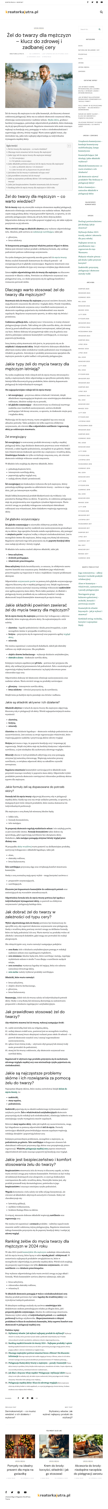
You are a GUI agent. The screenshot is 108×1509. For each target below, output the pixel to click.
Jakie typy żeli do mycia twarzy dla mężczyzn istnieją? (29, 155)
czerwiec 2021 (84, 396)
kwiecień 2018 (84, 498)
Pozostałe (82, 54)
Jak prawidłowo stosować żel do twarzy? (24, 176)
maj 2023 (82, 357)
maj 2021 (81, 400)
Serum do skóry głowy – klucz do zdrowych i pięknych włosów (89, 116)
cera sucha (13, 972)
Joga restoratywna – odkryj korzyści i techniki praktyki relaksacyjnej (90, 576)
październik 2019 (85, 464)
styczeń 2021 (83, 417)
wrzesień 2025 (84, 293)
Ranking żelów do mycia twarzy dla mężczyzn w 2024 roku (31, 187)
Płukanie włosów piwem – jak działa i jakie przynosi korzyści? (90, 260)
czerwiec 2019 (84, 468)
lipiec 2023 (82, 353)
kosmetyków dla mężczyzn (34, 1252)
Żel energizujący (18, 158)
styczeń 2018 (83, 511)
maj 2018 (82, 494)
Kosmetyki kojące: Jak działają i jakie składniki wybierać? (89, 158)
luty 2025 (82, 314)
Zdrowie (81, 71)
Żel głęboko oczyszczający (21, 161)
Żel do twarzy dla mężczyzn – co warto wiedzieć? (27, 149)
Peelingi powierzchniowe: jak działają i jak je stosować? (90, 224)
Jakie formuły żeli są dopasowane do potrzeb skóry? (31, 170)
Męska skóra (53, 120)
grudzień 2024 (84, 323)
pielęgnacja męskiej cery (37, 1149)
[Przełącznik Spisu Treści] (68, 146)
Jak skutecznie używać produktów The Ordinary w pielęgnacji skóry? (90, 179)
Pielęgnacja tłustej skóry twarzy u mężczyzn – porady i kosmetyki (37, 1363)
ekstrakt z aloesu (15, 657)
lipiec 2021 (82, 391)
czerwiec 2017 (84, 541)
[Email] (32, 1398)
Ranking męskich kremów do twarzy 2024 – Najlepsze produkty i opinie (40, 1343)
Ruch (80, 59)
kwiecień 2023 (84, 361)
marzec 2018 (83, 502)
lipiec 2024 (82, 344)
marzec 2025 (83, 310)
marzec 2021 (83, 408)
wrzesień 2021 (84, 383)
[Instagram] (97, 2)
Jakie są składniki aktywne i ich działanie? (27, 167)
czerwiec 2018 (84, 490)
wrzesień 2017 (84, 528)
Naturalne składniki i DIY (89, 50)
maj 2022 (82, 370)
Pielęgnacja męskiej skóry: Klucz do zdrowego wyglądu (33, 1383)
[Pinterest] (27, 1398)
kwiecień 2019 (84, 477)
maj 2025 (82, 301)
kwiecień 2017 (84, 549)
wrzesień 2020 (84, 430)
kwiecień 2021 (84, 404)
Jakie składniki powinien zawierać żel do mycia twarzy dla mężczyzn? (36, 164)
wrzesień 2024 (84, 336)
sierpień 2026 (83, 289)
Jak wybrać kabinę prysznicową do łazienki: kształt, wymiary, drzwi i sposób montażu (89, 90)
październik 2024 (85, 331)
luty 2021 (82, 413)
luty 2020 (82, 451)
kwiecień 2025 (84, 306)
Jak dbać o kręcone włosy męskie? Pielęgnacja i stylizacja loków (36, 1373)
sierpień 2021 (83, 387)
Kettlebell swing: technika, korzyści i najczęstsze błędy (90, 622)
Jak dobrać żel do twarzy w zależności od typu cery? (28, 173)
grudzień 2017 (84, 515)
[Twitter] (92, 2)
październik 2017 (85, 524)
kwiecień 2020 (84, 447)
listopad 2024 (84, 327)
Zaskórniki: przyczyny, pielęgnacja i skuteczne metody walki (88, 270)
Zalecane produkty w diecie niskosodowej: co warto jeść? (90, 124)
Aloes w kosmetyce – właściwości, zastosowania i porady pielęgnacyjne (90, 586)
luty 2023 (82, 366)
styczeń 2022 (83, 374)
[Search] (99, 29)
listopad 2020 (84, 421)
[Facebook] (88, 2)
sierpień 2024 (83, 340)
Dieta (80, 46)
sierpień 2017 (83, 532)
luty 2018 (82, 507)
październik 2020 (85, 425)
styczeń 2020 (83, 455)
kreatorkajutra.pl (17, 54)
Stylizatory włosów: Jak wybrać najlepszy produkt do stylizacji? (36, 1333)
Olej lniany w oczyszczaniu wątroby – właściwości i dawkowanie (90, 108)
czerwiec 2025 (84, 297)
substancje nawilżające (43, 232)
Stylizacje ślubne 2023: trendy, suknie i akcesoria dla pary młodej (89, 235)
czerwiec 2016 (84, 558)
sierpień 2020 (83, 434)
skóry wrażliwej (25, 846)
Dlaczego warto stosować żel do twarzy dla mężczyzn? (29, 152)
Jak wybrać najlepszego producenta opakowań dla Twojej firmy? (89, 99)
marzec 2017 (83, 554)
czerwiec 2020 (84, 438)
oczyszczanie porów (27, 581)
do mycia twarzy (59, 257)
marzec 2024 (83, 349)
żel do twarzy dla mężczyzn (34, 292)
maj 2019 (82, 472)
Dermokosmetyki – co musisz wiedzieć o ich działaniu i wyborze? (20, 1414)
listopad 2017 (84, 520)
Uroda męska (39, 28)
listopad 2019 (84, 460)
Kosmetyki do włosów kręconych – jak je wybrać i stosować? (90, 611)
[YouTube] (102, 2)
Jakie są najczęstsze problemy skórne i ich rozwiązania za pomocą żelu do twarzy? (37, 180)
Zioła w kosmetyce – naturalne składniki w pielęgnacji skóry (88, 190)
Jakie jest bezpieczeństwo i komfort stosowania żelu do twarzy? (33, 184)
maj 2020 (82, 443)
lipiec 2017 (82, 537)
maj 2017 (81, 545)
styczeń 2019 (83, 485)
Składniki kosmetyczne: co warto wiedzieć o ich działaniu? (90, 169)
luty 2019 (82, 481)
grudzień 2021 (84, 378)
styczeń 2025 (83, 319)
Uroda (81, 63)
